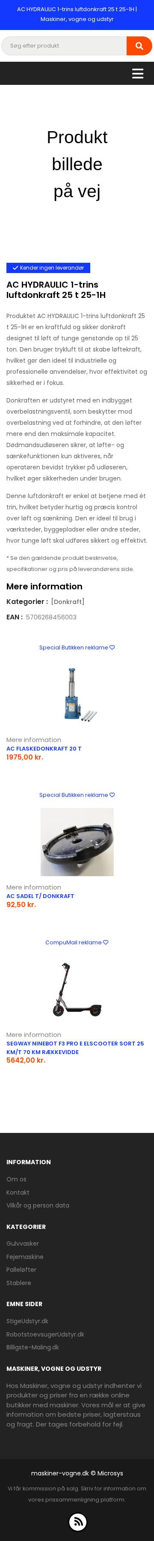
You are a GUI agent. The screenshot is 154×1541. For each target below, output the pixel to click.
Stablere (18, 1283)
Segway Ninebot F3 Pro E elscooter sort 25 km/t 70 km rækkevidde (75, 1047)
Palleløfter (21, 1269)
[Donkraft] (68, 602)
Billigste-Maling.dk (32, 1347)
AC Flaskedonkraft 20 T (44, 749)
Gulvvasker (22, 1243)
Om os (16, 1179)
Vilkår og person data (37, 1205)
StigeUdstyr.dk (27, 1321)
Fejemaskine (25, 1257)
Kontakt (18, 1192)
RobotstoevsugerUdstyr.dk (45, 1334)
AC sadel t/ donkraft (40, 896)
